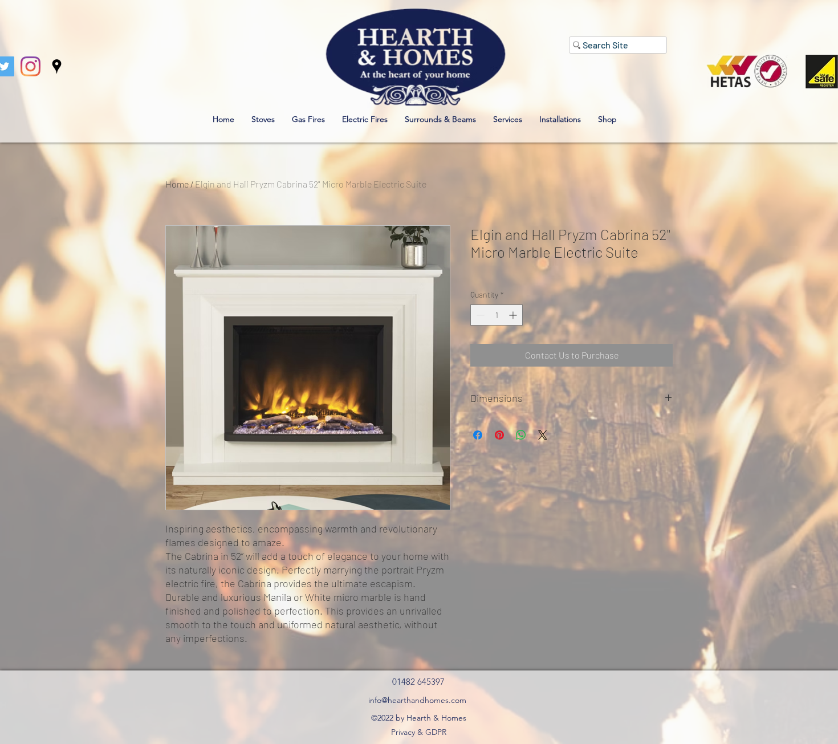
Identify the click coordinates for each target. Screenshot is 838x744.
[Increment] (514, 315)
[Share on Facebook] (478, 435)
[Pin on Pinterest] (499, 435)
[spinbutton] (496, 315)
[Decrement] (479, 315)
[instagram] (30, 66)
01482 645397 (418, 681)
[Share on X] (543, 435)
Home (177, 183)
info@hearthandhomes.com (417, 700)
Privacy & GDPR (418, 732)
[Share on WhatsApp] (521, 435)
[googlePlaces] (57, 66)
